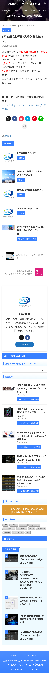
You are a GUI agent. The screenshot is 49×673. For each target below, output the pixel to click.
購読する (10, 538)
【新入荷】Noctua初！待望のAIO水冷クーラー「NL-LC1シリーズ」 (31, 388)
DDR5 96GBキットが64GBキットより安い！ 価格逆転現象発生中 (31, 436)
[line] (41, 118)
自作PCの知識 (18, 532)
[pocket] (21, 118)
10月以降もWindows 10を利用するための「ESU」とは (30, 230)
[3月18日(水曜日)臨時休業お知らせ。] (27, 118)
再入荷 (32, 529)
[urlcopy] (24, 126)
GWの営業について (26, 153)
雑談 (28, 532)
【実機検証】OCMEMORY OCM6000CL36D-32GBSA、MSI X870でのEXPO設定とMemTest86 (31, 580)
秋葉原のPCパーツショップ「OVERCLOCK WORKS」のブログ (24, 661)
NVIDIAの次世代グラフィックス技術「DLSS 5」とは (32, 458)
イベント (23, 525)
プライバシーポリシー (30, 656)
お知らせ (7, 136)
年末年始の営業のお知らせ (30, 190)
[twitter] (8, 118)
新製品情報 (41, 529)
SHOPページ (25, 344)
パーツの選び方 (9, 529)
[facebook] (14, 118)
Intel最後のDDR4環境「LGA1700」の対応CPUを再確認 (31, 635)
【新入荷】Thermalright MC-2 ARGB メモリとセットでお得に (31, 412)
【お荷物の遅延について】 (30, 208)
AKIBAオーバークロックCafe (24, 5)
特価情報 (7, 532)
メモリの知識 (22, 529)
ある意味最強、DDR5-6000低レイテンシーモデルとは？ (31, 600)
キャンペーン (34, 525)
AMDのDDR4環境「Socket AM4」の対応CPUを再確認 (31, 559)
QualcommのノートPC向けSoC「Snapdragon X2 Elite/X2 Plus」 (31, 480)
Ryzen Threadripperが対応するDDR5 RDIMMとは (32, 619)
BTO (5, 525)
